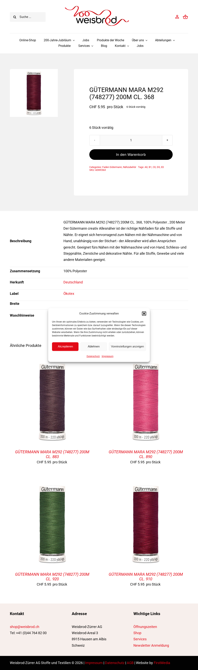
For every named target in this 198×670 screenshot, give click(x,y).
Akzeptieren (65, 346)
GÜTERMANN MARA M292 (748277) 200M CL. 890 (146, 454)
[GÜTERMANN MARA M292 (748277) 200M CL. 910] (145, 485)
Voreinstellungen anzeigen (127, 346)
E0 (162, 167)
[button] (144, 313)
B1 (150, 167)
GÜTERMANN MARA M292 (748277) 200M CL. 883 (52, 454)
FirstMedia (162, 663)
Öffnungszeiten (145, 627)
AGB (130, 663)
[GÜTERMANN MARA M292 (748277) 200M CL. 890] (145, 362)
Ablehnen (94, 346)
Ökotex (68, 294)
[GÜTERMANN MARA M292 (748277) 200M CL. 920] (52, 485)
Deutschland (73, 282)
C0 (154, 167)
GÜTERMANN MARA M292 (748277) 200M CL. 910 (146, 576)
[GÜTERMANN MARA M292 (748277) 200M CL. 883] (52, 362)
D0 (158, 167)
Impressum (108, 356)
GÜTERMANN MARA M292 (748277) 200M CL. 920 (52, 576)
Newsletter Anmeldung (151, 645)
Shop (137, 633)
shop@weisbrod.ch (24, 627)
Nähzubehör (129, 167)
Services (140, 639)
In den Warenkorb (131, 155)
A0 (146, 167)
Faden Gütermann (112, 167)
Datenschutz (93, 356)
